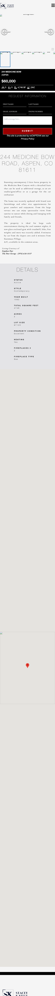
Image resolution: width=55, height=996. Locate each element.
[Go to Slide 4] (37, 59)
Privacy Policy (27, 139)
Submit (27, 131)
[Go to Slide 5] (47, 59)
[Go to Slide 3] (26, 59)
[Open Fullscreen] (52, 49)
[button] (27, 32)
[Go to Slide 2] (16, 59)
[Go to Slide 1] (5, 59)
